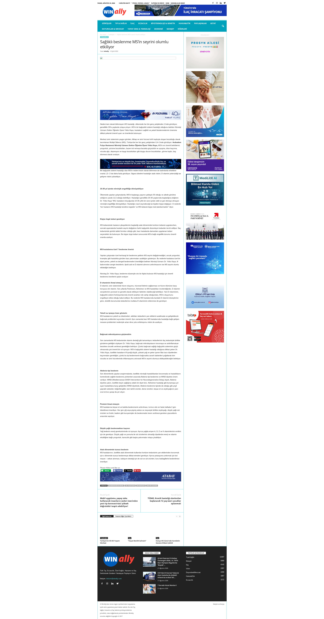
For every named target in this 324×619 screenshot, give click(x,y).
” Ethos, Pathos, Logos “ (140, 3)
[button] (223, 26)
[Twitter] (224, 3)
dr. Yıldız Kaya (130, 485)
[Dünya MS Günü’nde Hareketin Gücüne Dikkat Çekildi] (168, 529)
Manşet (170, 29)
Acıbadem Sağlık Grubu (116, 485)
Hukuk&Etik (184, 23)
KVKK (167, 3)
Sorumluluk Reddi (178, 3)
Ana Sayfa (103, 34)
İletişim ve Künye (157, 3)
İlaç (132, 23)
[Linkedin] (220, 3)
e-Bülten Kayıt (124, 3)
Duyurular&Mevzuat (193, 572)
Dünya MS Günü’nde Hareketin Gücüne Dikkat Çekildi (168, 542)
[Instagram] (216, 3)
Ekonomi (158, 29)
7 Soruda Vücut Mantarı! (167, 585)
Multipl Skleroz (152, 485)
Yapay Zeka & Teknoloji (139, 29)
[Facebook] (213, 3)
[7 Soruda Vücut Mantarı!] (149, 589)
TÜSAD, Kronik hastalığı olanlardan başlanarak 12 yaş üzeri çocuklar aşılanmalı (164, 501)
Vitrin (188, 569)
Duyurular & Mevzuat (113, 29)
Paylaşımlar (200, 23)
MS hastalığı (141, 485)
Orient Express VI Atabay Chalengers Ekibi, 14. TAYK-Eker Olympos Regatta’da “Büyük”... (168, 561)
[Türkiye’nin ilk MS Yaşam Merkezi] (112, 529)
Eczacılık (142, 23)
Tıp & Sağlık (121, 23)
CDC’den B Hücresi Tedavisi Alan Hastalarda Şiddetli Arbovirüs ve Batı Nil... (168, 575)
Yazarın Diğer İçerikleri (123, 516)
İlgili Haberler (107, 516)
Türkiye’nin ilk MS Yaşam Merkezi (110, 542)
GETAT (213, 23)
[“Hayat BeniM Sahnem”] (140, 529)
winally (106, 51)
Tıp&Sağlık (111, 34)
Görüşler (106, 23)
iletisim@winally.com (114, 579)
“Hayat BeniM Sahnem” (137, 541)
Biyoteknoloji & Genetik (163, 23)
